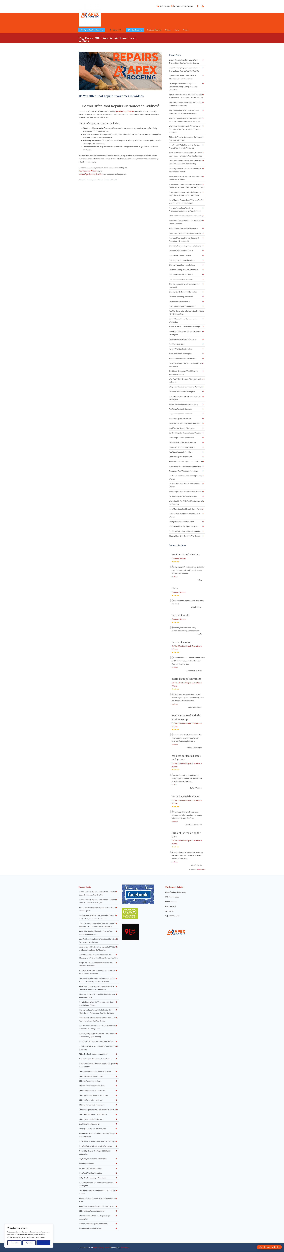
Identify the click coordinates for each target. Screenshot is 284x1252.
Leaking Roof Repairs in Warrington (182, 306)
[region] (28, 1236)
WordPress (125, 1247)
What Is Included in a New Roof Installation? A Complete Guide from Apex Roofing (186, 162)
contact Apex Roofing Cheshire (90, 174)
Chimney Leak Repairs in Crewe (181, 250)
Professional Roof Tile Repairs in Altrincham (185, 466)
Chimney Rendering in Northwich (181, 279)
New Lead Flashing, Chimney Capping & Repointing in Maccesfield (184, 239)
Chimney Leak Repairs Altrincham (181, 260)
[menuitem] (91, 30)
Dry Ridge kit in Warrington (179, 301)
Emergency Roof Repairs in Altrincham (183, 471)
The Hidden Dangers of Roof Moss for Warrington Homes (183, 372)
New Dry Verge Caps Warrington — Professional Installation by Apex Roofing (184, 209)
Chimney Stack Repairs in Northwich (183, 292)
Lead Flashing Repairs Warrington (181, 428)
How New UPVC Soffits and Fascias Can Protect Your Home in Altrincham (184, 146)
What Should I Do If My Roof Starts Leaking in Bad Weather (186, 502)
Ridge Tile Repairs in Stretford (180, 414)
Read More (175, 577)
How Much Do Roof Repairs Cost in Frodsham (186, 461)
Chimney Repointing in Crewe (180, 255)
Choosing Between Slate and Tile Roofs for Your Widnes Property (185, 170)
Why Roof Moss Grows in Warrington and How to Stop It (187, 380)
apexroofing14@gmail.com (183, 6)
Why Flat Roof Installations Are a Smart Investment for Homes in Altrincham (184, 111)
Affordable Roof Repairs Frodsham (182, 442)
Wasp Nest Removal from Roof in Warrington (186, 387)
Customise (14, 1243)
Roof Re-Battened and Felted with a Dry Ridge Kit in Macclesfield (186, 312)
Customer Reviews (179, 558)
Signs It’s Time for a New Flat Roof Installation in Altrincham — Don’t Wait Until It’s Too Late (186, 96)
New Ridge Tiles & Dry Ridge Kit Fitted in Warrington (184, 333)
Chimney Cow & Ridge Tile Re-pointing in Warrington (184, 397)
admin (83, 180)
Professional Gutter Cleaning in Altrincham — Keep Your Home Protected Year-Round (186, 193)
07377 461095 (164, 6)
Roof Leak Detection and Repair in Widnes (185, 531)
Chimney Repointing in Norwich (181, 297)
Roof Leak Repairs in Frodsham (180, 452)
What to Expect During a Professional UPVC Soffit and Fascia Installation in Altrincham (186, 119)
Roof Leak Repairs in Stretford (180, 409)
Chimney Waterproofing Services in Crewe (185, 246)
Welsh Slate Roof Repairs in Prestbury (183, 404)
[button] (269, 1247)
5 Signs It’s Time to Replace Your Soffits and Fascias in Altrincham (185, 138)
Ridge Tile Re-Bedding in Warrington (183, 358)
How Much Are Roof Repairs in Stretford (184, 423)
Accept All (43, 1243)
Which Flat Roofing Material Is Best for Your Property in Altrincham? (186, 103)
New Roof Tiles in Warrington (180, 354)
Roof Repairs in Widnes (87, 171)
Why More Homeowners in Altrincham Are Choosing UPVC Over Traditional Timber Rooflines (185, 129)
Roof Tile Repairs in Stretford (180, 418)
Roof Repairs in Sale (176, 344)
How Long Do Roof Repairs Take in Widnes (185, 491)
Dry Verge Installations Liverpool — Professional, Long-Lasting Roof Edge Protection (183, 86)
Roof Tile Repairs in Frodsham (180, 457)
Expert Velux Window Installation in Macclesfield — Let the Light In (182, 77)
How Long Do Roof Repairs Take (181, 437)
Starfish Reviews (201, 869)
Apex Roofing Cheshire (101, 1247)
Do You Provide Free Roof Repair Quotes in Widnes (185, 477)
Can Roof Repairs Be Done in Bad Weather (185, 433)
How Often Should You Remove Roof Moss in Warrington (186, 364)
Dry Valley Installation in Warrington (182, 339)
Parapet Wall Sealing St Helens (180, 349)
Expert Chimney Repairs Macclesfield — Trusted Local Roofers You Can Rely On (184, 61)
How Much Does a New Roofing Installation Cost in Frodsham (185, 222)
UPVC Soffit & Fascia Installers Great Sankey (186, 216)
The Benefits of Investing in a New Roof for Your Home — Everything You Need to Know (185, 154)
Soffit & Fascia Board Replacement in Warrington (183, 320)
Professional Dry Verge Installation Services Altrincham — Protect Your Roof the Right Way (186, 185)
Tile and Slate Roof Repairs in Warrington (184, 536)
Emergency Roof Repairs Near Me (182, 447)
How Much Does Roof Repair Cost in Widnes (186, 509)
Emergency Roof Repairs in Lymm (181, 521)
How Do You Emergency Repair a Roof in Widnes (184, 515)
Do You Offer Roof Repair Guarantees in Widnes (111, 96)
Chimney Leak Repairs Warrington (182, 391)
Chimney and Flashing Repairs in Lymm (183, 526)
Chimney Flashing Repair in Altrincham (183, 270)
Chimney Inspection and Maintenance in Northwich (184, 285)
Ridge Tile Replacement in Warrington (183, 228)
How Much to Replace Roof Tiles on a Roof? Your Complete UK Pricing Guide (185, 201)
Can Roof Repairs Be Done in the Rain (183, 496)
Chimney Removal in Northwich (181, 274)
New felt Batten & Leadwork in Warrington (185, 327)
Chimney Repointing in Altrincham (182, 265)
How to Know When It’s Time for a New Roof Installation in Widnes (186, 177)
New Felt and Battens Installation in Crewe (185, 233)
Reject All (29, 1243)
